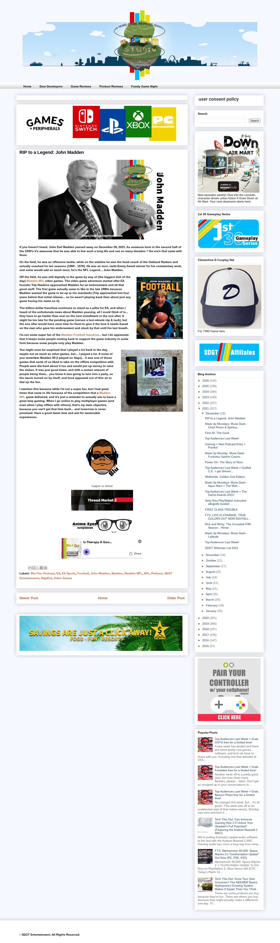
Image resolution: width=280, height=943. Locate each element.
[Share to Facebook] (42, 568)
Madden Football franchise (80, 334)
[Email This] (30, 568)
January (211, 611)
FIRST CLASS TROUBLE (221, 509)
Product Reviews (111, 86)
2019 (206, 623)
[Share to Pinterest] (45, 568)
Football (83, 573)
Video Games (63, 578)
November (213, 555)
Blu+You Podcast (43, 573)
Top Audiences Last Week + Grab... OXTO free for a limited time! (238, 740)
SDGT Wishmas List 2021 (221, 548)
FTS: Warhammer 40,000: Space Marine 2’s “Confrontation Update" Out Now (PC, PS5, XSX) (237, 854)
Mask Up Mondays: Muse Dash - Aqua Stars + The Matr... (226, 484)
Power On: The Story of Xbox (224, 462)
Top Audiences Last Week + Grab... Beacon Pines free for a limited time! (238, 795)
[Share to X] (38, 568)
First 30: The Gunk (217, 432)
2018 (206, 629)
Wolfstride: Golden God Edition (225, 476)
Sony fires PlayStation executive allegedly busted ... (225, 502)
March (210, 599)
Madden (117, 573)
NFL (147, 573)
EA (58, 573)
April (209, 594)
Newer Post (28, 598)
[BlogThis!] (34, 568)
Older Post (176, 598)
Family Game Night (144, 86)
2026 (206, 380)
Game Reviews (81, 86)
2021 (206, 408)
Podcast (157, 573)
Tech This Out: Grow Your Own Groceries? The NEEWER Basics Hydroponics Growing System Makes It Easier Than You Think (236, 884)
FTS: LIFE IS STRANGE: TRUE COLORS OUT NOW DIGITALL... (228, 516)
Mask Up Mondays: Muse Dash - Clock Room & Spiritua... (226, 425)
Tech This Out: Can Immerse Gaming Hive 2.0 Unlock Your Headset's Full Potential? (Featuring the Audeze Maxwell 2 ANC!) (236, 826)
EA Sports (69, 573)
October (211, 560)
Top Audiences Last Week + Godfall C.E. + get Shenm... (228, 469)
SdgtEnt (46, 578)
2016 (206, 640)
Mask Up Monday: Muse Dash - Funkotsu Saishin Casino (225, 454)
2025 (206, 386)
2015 (206, 646)
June (209, 582)
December (213, 413)
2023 (206, 397)
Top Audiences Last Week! (222, 438)
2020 (206, 618)
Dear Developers (51, 86)
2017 (206, 634)
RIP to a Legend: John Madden (225, 418)
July (209, 577)
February (212, 605)
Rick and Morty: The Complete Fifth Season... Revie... (228, 525)
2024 (206, 391)
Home (27, 86)
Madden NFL (35, 280)
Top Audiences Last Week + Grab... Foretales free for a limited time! (238, 768)
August (211, 571)
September (213, 566)
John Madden (100, 573)
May (209, 588)
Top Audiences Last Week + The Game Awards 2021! (226, 493)
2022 (206, 403)
